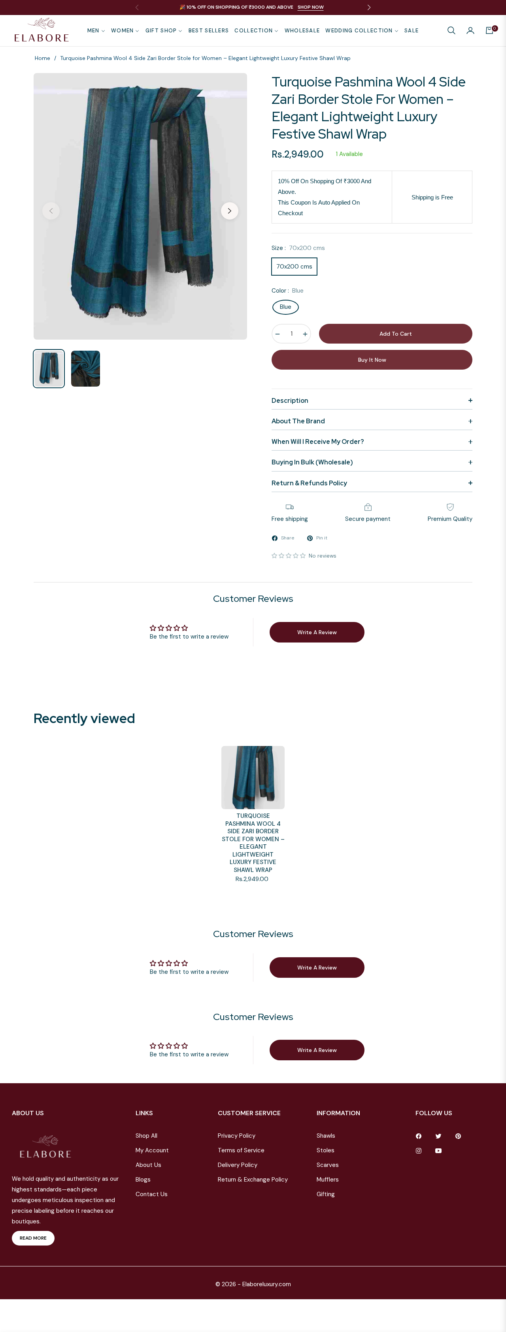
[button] (451, 30)
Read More (33, 1238)
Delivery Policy (237, 1165)
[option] (140, 206)
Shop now (311, 7)
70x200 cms (294, 267)
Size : (298, 248)
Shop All (146, 1136)
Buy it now (372, 359)
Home (42, 58)
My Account (152, 1150)
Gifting (326, 1194)
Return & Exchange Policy (253, 1180)
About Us (148, 1165)
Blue (285, 307)
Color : (288, 291)
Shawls (326, 1136)
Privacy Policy (236, 1136)
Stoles (325, 1150)
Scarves (328, 1165)
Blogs (143, 1180)
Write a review (317, 632)
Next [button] (229, 211)
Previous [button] (51, 211)
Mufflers (328, 1180)
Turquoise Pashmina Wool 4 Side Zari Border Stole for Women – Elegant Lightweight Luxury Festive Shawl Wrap (253, 843)
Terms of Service (241, 1150)
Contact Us (152, 1194)
